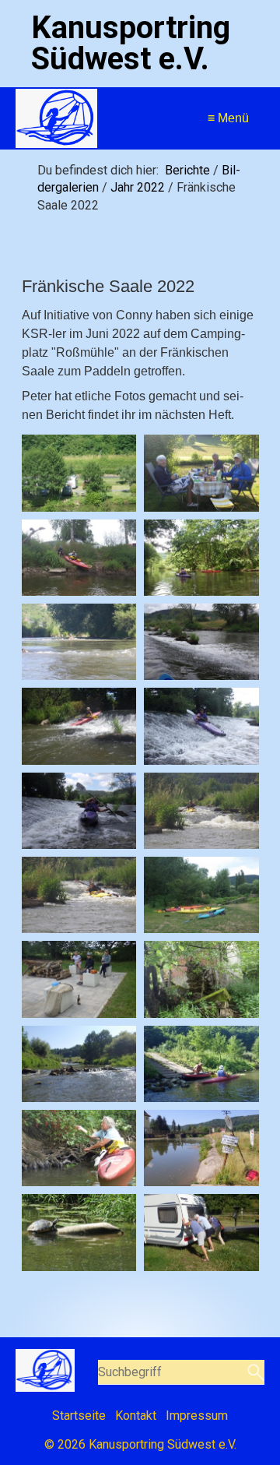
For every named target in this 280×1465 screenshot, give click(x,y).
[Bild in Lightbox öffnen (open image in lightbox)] (79, 473)
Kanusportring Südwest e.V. (130, 43)
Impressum (197, 1415)
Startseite (79, 1415)
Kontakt (135, 1415)
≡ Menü (228, 118)
